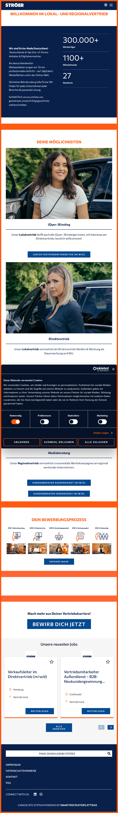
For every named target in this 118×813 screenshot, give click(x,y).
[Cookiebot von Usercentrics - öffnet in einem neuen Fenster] (95, 369)
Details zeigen (101, 433)
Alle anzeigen (59, 727)
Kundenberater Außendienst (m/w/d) (59, 482)
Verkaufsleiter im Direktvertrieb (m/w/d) (27, 674)
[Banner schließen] (113, 369)
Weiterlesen (40, 711)
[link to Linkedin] (35, 795)
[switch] (44, 421)
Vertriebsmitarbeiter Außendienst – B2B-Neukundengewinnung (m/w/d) (83, 677)
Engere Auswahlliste (51, 662)
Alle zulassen (96, 442)
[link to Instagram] (41, 795)
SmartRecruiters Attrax (78, 805)
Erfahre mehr (59, 561)
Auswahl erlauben (59, 442)
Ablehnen (21, 442)
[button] (111, 727)
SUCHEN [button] (109, 753)
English (105, 10)
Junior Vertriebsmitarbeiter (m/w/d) (59, 254)
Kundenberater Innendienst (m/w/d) (59, 493)
